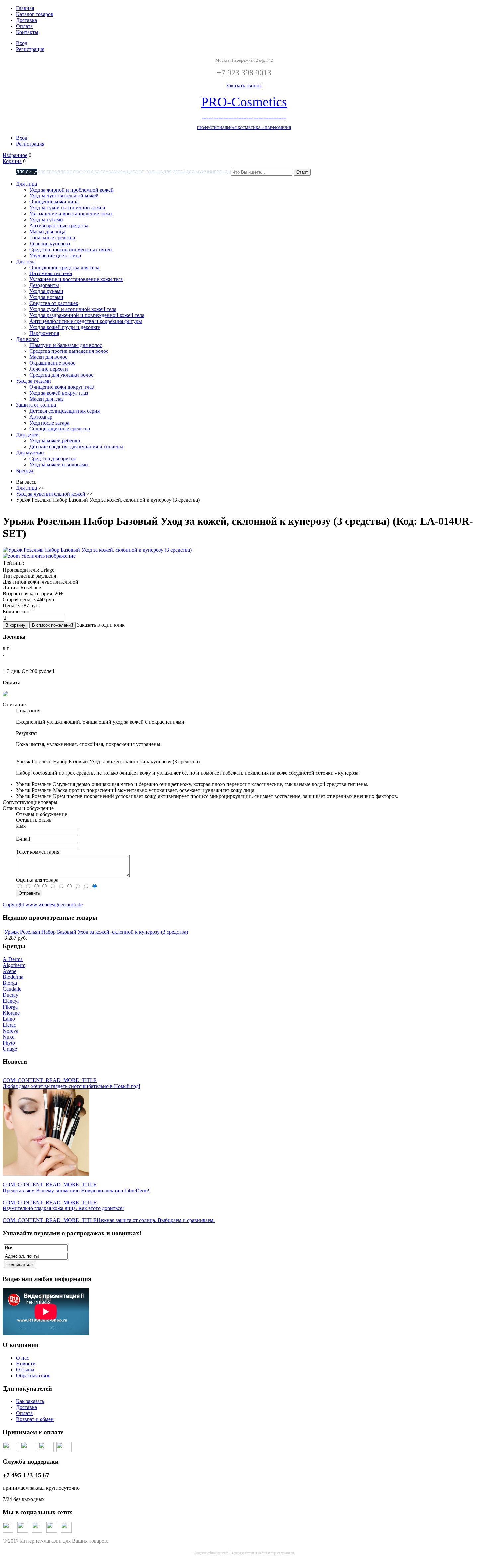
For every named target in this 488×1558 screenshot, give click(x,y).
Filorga (10, 1007)
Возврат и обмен (35, 1419)
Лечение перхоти (48, 369)
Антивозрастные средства (58, 225)
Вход (21, 43)
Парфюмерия (44, 333)
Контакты (27, 32)
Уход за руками (46, 291)
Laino (9, 1019)
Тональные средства (52, 237)
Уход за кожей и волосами (58, 464)
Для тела (47, 172)
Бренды (222, 172)
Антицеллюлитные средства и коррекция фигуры (85, 321)
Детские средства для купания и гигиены (76, 446)
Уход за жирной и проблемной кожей (71, 190)
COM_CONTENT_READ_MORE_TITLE (50, 1080)
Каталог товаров (34, 14)
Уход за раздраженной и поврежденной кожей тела (86, 315)
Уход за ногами (46, 297)
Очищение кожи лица (54, 201)
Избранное (15, 155)
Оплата (24, 26)
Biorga (10, 983)
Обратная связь (33, 1375)
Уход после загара (49, 423)
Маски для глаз (46, 399)
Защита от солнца (141, 172)
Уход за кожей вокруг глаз (58, 393)
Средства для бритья (52, 458)
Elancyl (11, 1001)
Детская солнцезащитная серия (64, 411)
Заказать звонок (244, 85)
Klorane (11, 1013)
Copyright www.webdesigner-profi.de (43, 904)
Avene (9, 971)
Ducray (10, 995)
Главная (25, 8)
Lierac (9, 1025)
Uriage (10, 1049)
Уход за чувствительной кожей (64, 195)
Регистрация (30, 49)
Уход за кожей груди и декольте (64, 327)
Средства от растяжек (53, 303)
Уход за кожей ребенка (54, 440)
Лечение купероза (49, 243)
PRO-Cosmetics (244, 101)
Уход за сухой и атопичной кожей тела (72, 309)
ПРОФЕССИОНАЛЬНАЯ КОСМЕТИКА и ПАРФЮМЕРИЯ (244, 128)
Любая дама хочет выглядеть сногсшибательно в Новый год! (71, 1086)
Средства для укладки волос (61, 375)
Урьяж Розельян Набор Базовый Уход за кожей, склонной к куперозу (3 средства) (96, 932)
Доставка (26, 20)
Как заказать (30, 1401)
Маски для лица (47, 231)
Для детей (174, 172)
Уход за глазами (101, 172)
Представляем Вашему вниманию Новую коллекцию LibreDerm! (76, 1190)
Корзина (12, 161)
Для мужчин (200, 172)
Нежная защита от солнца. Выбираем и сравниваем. (156, 1220)
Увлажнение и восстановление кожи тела (76, 279)
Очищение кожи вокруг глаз (61, 387)
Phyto (9, 1043)
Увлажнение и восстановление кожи (70, 213)
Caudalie (12, 989)
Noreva (10, 1031)
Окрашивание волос (52, 363)
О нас (22, 1358)
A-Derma (13, 959)
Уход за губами (46, 219)
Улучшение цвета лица (55, 255)
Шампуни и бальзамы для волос (65, 345)
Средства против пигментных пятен (70, 249)
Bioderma (13, 977)
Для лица (26, 172)
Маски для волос (48, 357)
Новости (26, 1363)
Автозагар (40, 417)
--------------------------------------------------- (244, 117)
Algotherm (14, 965)
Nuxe (8, 1037)
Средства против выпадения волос (68, 351)
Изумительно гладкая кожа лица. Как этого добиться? (63, 1208)
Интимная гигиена (50, 273)
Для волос (69, 172)
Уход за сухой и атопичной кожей (67, 207)
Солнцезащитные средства (59, 428)
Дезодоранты (44, 285)
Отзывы (25, 1369)
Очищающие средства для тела (64, 267)
